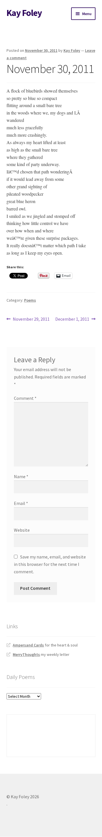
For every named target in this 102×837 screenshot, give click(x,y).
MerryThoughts (26, 654)
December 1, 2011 (72, 319)
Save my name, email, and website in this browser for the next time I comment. (50, 564)
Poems (30, 300)
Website (22, 530)
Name (21, 476)
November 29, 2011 (31, 319)
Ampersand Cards (28, 645)
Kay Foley (24, 13)
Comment (25, 398)
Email (21, 503)
